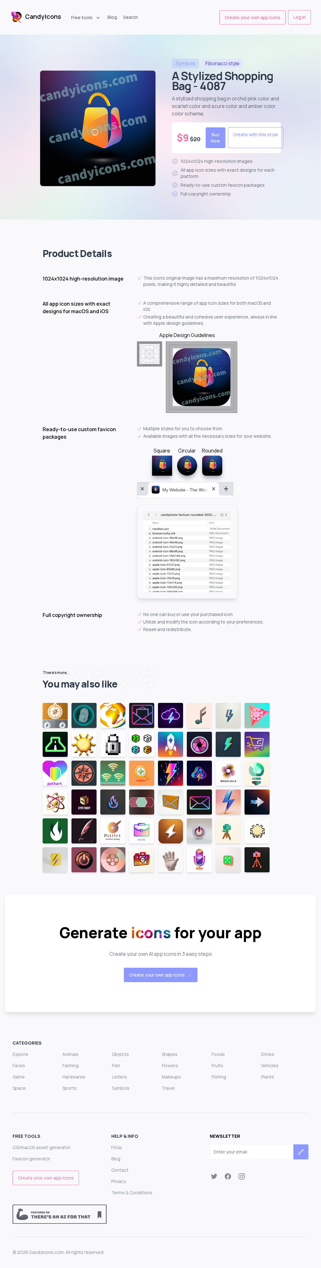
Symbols (120, 1088)
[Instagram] (241, 1176)
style (222, 63)
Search (130, 17)
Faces (19, 1065)
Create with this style (255, 134)
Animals (70, 1054)
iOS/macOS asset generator (42, 1147)
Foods (218, 1054)
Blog (112, 17)
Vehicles (269, 1065)
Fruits (217, 1065)
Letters (119, 1077)
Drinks (267, 1054)
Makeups (171, 1077)
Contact (120, 1170)
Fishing (219, 1077)
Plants (267, 1077)
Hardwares (73, 1077)
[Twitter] (214, 1176)
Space (19, 1088)
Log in (299, 17)
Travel (168, 1088)
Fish (116, 1065)
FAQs (116, 1147)
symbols (185, 63)
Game (19, 1077)
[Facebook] (228, 1176)
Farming (70, 1065)
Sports (69, 1088)
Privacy (118, 1181)
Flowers (170, 1065)
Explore (20, 1054)
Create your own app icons (252, 17)
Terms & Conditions (131, 1193)
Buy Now (215, 137)
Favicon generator (31, 1159)
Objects (120, 1054)
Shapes (169, 1054)
